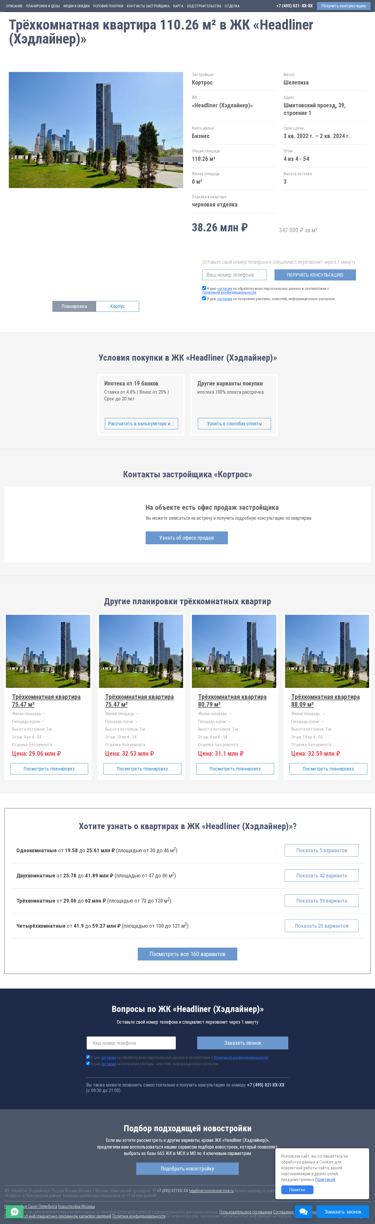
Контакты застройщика (148, 6)
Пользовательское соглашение (245, 1212)
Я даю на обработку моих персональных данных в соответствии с (265, 290)
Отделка (232, 6)
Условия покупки (108, 6)
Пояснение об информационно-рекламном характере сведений (57, 1216)
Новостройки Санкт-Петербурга (30, 1206)
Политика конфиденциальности (139, 1216)
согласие (224, 288)
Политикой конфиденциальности (229, 292)
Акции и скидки (76, 6)
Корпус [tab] (117, 306)
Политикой (325, 1179)
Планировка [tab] (74, 306)
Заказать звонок (242, 1043)
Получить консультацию (315, 275)
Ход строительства (204, 6)
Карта (178, 6)
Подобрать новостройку (187, 1169)
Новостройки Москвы (76, 1206)
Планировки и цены (43, 6)
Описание (14, 6)
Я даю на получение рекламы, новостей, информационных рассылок (271, 299)
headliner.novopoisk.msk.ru (211, 1190)
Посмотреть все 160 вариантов (187, 954)
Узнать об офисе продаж (186, 538)
